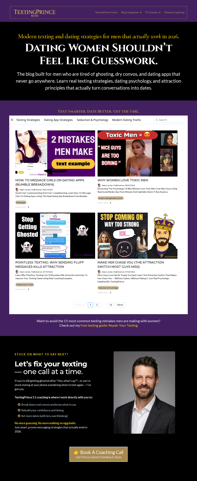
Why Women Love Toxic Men (123, 180)
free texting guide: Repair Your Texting (109, 325)
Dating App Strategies (58, 120)
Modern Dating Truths (126, 120)
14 (111, 304)
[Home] (12, 119)
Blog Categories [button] (130, 12)
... (103, 304)
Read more (20, 207)
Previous (79, 304)
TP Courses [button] (151, 12)
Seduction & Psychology (92, 120)
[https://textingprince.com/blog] (35, 12)
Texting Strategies (28, 120)
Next (120, 304)
